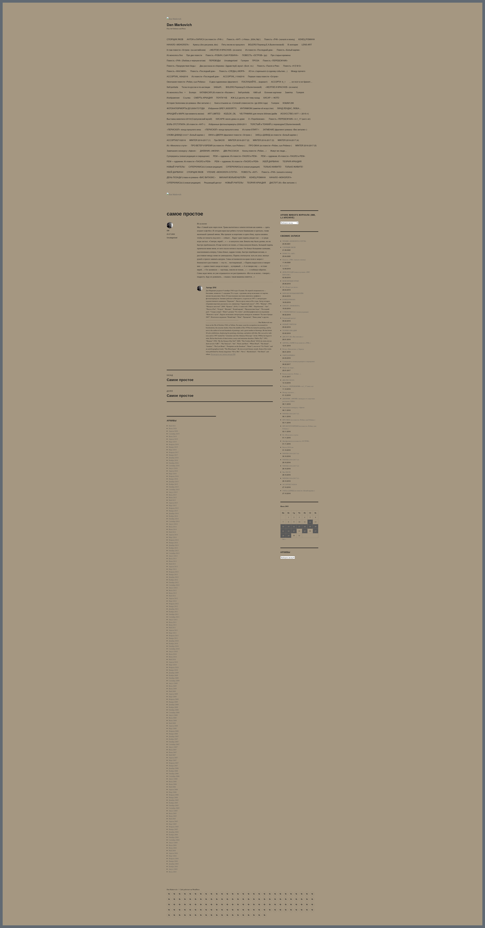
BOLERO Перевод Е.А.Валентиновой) (266, 44)
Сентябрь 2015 (174, 489)
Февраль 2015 (174, 508)
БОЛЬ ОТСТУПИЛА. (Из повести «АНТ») (186, 124)
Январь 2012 (173, 606)
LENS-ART (307, 44)
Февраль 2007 (174, 763)
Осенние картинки (272, 92)
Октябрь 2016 (174, 463)
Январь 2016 (173, 479)
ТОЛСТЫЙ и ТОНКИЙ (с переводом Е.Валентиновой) (275, 124)
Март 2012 (173, 601)
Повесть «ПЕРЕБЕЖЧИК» (275, 60)
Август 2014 (173, 524)
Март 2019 (173, 442)
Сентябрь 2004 (174, 840)
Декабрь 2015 (174, 481)
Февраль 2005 (174, 826)
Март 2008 (173, 728)
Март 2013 (173, 569)
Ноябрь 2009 (173, 675)
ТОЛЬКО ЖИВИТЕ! (272, 166)
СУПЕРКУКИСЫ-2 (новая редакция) (205, 166)
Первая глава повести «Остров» (263, 76)
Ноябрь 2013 (173, 548)
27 (315, 531)
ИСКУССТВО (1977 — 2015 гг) (295, 113)
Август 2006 (173, 779)
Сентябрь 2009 (174, 680)
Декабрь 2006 (174, 768)
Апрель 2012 (173, 598)
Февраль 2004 (174, 858)
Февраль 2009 (174, 699)
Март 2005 (173, 824)
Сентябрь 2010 (174, 649)
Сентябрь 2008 (174, 712)
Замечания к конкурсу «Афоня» (181, 150)
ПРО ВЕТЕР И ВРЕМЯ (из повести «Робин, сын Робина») (218, 145)
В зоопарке (293, 44)
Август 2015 (173, 492)
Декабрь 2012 (174, 577)
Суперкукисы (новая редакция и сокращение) (188, 156)
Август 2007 (173, 747)
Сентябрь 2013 (174, 553)
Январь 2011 (173, 638)
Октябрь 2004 (174, 837)
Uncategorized (230, 60)
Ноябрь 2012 (173, 580)
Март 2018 (173, 450)
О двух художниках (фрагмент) (223, 81)
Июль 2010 (173, 654)
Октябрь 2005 (174, 805)
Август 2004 (173, 842)
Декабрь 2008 (174, 704)
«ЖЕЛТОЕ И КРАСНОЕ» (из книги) (225, 49)
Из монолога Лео (175, 55)
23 (294, 531)
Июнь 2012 (173, 593)
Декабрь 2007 (174, 736)
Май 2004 (172, 850)
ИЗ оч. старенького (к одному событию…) (268, 71)
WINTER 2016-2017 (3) (263, 140)
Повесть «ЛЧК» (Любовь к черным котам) (186, 60)
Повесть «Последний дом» (203, 71)
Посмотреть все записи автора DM (223, 354)
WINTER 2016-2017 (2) (238, 140)
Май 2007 (172, 755)
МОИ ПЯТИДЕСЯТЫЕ (290, 281)
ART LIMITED (214, 113)
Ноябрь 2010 (173, 643)
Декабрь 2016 (174, 457)
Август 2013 (173, 556)
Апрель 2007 (173, 757)
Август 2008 (173, 715)
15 (288, 526)
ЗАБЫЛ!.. (218, 87)
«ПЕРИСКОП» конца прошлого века (184, 129)
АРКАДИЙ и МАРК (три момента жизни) (185, 113)
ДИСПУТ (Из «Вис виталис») (282, 182)
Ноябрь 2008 (173, 707)
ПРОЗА (255, 60)
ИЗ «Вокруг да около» (290, 287)
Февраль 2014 (174, 540)
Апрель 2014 (173, 534)
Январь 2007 (173, 765)
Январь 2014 (173, 542)
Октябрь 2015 (174, 487)
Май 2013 (172, 564)
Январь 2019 (173, 447)
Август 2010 (173, 651)
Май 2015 (172, 500)
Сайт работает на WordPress (190, 889)
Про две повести (194, 55)
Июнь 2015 (173, 497)
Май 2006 (172, 787)
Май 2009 (172, 691)
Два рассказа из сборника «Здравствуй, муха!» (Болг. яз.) (226, 65)
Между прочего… (288, 392)
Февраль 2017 (174, 452)
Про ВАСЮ (219, 140)
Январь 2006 (173, 797)
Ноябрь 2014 (173, 516)
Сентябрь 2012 (174, 585)
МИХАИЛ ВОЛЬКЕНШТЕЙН (232, 177)
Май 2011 (172, 627)
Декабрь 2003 (174, 864)
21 (283, 531)
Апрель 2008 (173, 726)
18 (305, 526)
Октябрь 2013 (174, 550)
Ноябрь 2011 (173, 611)
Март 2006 (173, 792)
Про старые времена (280, 55)
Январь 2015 (173, 511)
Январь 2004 (173, 861)
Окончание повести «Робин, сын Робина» (186, 81)
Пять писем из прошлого (233, 44)
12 (310, 522)
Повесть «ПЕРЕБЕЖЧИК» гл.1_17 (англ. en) (289, 118)
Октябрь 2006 (174, 773)
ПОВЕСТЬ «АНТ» (249, 172)
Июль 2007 (173, 749)
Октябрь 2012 (174, 582)
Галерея (300, 92)
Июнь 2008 (173, 720)
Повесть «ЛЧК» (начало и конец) (279, 39)
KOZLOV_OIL (230, 113)
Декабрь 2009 (174, 673)
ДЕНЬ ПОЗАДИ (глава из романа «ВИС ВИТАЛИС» (191, 177)
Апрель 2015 (173, 503)
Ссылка (186, 97)
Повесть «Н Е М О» (292, 65)
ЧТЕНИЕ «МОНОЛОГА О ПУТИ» (222, 172)
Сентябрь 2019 (174, 434)
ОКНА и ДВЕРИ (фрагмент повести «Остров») (230, 134)
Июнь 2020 (173, 428)
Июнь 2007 (173, 752)
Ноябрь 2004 (173, 834)
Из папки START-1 (250, 129)
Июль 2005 (173, 813)
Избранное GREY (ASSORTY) (222, 108)
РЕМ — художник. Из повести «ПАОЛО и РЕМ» (235, 156)
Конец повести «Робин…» (254, 150)
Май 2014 (172, 532)
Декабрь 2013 (174, 545)
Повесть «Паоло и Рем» (268, 65)
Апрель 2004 (173, 853)
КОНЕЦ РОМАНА (306, 39)
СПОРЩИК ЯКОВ (175, 39)
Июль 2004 (173, 845)
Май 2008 (172, 723)
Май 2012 (172, 596)
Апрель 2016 (173, 471)
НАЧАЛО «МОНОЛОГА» (178, 44)
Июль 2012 (173, 590)
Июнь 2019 (173, 436)
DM (168, 230)
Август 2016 (173, 468)
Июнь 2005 (173, 816)
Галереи (245, 60)
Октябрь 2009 (174, 678)
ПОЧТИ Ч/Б (221, 97)
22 (288, 531)
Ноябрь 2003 (173, 866)
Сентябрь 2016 (174, 465)
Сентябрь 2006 (174, 776)
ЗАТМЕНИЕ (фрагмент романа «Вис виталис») (285, 129)
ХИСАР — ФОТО (271, 97)
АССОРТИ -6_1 (278, 81)
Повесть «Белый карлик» (288, 49)
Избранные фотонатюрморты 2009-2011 (228, 124)
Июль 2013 (173, 558)
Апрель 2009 (173, 694)
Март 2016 (173, 473)
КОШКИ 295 (288, 103)
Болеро (192, 92)
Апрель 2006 (173, 789)
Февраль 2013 (174, 572)
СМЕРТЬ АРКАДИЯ (203, 97)
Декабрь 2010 (174, 641)
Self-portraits (172, 87)
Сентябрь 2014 (174, 521)
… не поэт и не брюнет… (300, 81)
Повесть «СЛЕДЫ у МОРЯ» (232, 71)
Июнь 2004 (173, 848)
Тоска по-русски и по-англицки (196, 87)
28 (283, 535)
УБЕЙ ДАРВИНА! (270, 161)
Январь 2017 (173, 455)
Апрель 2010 (173, 662)
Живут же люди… (278, 150)
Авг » (284, 539)
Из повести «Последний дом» (259, 49)
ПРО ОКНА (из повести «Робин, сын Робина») (270, 145)
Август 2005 (173, 811)
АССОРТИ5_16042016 (177, 76)
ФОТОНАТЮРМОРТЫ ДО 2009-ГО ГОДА (186, 108)
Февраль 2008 (174, 731)
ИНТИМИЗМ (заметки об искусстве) (257, 108)
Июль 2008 (173, 718)
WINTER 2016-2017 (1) (200, 140)
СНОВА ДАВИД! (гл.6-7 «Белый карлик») (186, 134)
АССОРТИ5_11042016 (233, 76)
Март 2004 (173, 856)
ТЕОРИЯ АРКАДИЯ (292, 161)
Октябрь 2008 (174, 710)
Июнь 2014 (173, 529)
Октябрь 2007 (174, 742)
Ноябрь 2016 (173, 460)
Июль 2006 (173, 781)
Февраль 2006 (174, 795)
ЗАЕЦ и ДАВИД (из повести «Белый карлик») (276, 134)
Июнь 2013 (173, 561)
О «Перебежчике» (256, 118)
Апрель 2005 (173, 821)
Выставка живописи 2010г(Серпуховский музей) (189, 118)
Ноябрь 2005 (173, 803)
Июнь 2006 (173, 784)
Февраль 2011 (174, 635)
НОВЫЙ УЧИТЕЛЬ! (176, 166)
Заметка (289, 92)
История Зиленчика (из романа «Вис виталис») (189, 103)
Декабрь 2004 (174, 832)
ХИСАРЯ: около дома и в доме (230, 118)
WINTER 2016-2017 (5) (306, 145)
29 (288, 535)
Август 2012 (173, 588)
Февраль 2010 (174, 667)
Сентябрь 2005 (174, 808)
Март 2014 (173, 537)
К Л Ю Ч (285, 266)
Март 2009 (173, 696)
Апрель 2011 (173, 630)
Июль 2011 (173, 622)
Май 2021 (172, 426)
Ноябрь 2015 (173, 484)
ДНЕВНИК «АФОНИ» (210, 150)
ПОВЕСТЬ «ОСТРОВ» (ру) (254, 55)
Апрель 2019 (173, 439)
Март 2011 (173, 633)
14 (283, 526)
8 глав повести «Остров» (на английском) (186, 49)
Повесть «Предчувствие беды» (181, 65)
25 (305, 531)
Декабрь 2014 (174, 513)
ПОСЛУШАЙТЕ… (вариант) (254, 81)
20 (315, 526)
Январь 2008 (173, 734)
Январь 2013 (173, 574)
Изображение (173, 97)
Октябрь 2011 (174, 614)
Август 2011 (173, 619)
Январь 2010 (173, 670)
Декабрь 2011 (174, 609)
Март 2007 (173, 760)
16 (294, 526)
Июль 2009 (173, 686)
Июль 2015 (173, 495)
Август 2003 (173, 869)
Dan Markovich (179, 24)
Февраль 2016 (174, 476)
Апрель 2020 (173, 431)
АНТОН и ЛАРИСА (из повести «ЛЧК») (205, 39)
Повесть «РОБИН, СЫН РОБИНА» (222, 55)
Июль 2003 (173, 872)
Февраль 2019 (174, 444)
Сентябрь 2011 (174, 617)
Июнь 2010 (173, 657)
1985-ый (257, 92)
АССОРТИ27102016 (176, 140)
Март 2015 (173, 505)
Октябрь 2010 (174, 646)
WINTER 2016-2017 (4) (288, 140)
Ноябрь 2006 (173, 771)
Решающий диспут (213, 182)
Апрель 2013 (173, 566)
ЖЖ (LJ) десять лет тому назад (245, 97)
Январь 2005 (173, 829)
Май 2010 (172, 659)
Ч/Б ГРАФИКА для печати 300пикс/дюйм (258, 113)
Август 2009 (173, 683)
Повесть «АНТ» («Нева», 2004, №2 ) (244, 39)
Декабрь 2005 (174, 800)
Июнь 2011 (173, 625)
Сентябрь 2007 (174, 744)
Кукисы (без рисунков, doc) (205, 44)
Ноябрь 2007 (173, 739)
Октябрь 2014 (174, 519)
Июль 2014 (173, 527)
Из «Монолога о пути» (177, 145)
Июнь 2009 (173, 688)
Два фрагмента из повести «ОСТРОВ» (295, 441)
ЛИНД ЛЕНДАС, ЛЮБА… (289, 108)
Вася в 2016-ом (287, 447)
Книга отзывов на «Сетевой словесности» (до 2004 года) (241, 103)
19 (310, 526)
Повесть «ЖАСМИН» (177, 71)
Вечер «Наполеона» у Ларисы (293, 349)
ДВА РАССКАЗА (231, 150)
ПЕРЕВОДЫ (215, 60)
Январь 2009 (173, 702)
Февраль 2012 (174, 603)
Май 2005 (172, 819)
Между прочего (298, 71)
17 (299, 526)
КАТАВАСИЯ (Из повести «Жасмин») (217, 92)
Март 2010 (173, 665)
